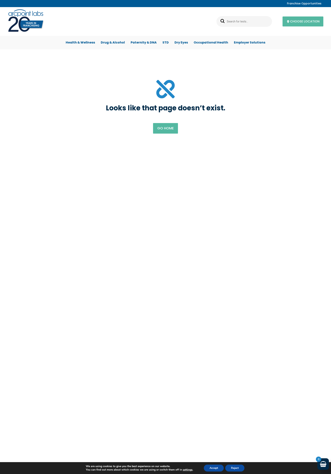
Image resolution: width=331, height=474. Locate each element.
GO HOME (165, 128)
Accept (214, 468)
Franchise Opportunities (304, 3)
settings (188, 470)
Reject (235, 468)
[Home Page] (26, 21)
